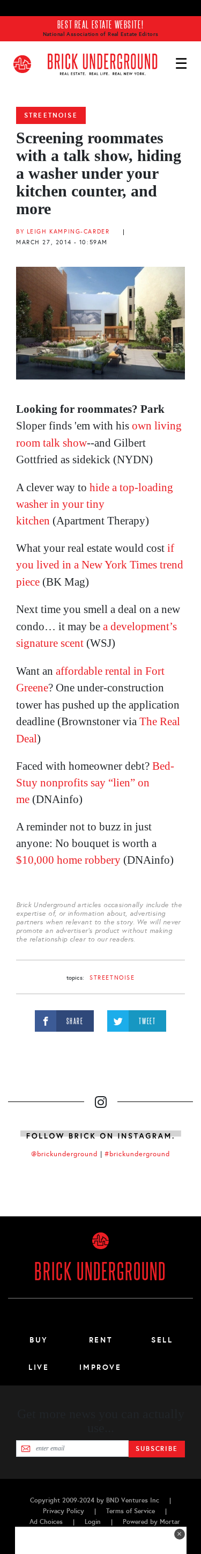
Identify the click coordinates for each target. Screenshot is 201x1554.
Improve (100, 1367)
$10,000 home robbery (68, 859)
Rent (101, 1340)
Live (38, 1367)
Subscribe (157, 1448)
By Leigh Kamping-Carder (62, 231)
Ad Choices (46, 1521)
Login (93, 1521)
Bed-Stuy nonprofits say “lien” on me (95, 783)
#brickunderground (137, 1154)
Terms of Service (130, 1511)
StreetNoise (51, 115)
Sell (162, 1340)
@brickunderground (64, 1154)
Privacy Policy (63, 1511)
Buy (38, 1340)
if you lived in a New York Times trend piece (99, 565)
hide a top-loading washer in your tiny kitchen (94, 504)
